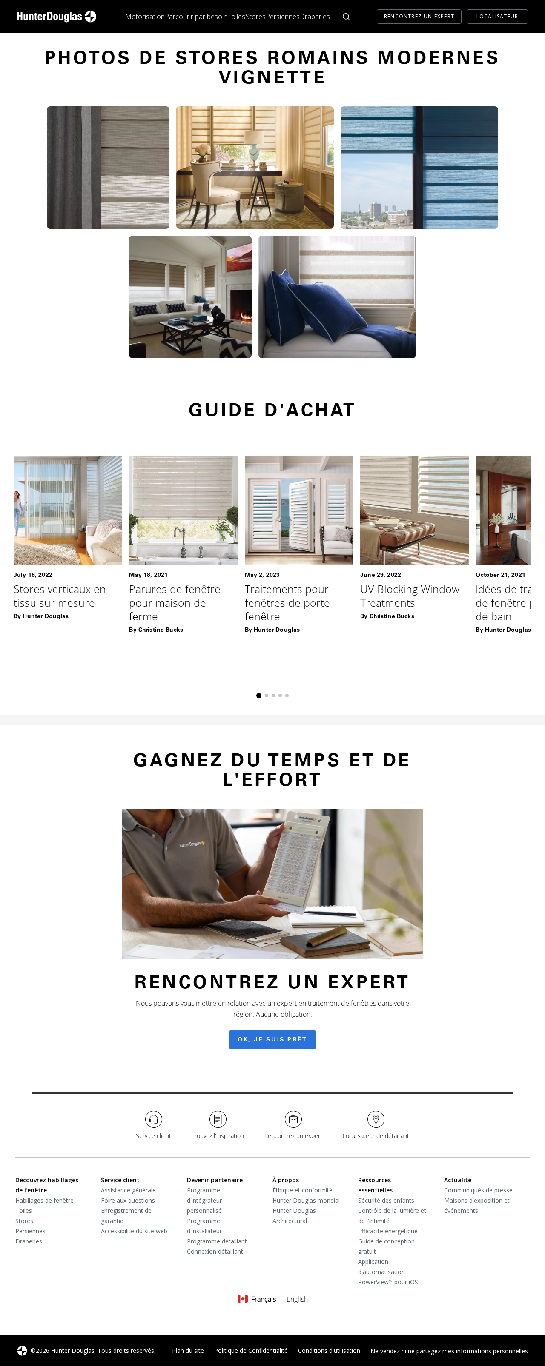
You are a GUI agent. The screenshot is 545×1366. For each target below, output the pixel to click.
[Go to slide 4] (280, 695)
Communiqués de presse (478, 1190)
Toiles (236, 16)
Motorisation (145, 16)
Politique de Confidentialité (251, 1351)
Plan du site (188, 1351)
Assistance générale (128, 1190)
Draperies (315, 16)
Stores (256, 16)
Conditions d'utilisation (329, 1351)
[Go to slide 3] (273, 695)
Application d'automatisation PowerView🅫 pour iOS (388, 1272)
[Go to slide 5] (287, 695)
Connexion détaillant (215, 1251)
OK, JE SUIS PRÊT (272, 1040)
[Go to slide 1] (258, 695)
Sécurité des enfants (386, 1200)
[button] (108, 167)
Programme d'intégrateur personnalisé (204, 1200)
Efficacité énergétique (388, 1231)
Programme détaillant (217, 1241)
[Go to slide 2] (266, 695)
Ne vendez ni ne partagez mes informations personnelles (449, 1351)
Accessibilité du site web (134, 1231)
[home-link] (56, 16)
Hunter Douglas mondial (306, 1200)
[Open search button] (346, 16)
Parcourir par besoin (196, 16)
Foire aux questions (128, 1200)
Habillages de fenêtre (44, 1200)
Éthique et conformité (302, 1190)
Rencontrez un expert (419, 16)
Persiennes (283, 16)
